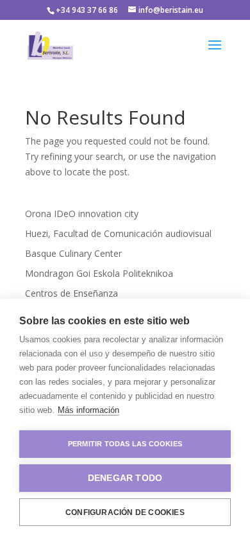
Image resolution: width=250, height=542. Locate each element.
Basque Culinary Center (73, 253)
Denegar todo (125, 478)
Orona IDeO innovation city (81, 213)
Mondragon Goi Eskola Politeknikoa (99, 273)
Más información (88, 410)
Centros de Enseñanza (71, 293)
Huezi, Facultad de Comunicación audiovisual (118, 233)
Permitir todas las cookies (125, 444)
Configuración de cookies (125, 512)
